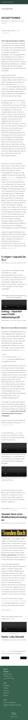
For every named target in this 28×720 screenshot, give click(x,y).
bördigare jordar (11, 177)
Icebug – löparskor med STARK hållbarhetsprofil (11, 314)
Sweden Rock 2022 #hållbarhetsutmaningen (13, 517)
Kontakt (5, 695)
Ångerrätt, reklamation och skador (12, 705)
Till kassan (6, 690)
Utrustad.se (16, 433)
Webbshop (6, 685)
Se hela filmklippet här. (14, 633)
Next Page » (23, 657)
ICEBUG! (22, 350)
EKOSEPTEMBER (10, 17)
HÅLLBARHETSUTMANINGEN (10, 601)
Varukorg (5, 688)
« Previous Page (5, 657)
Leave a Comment (21, 263)
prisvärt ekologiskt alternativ (15, 179)
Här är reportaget (6, 651)
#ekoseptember (11, 248)
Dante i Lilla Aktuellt (12, 636)
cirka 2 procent (17, 103)
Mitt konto (6, 693)
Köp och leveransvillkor (9, 702)
